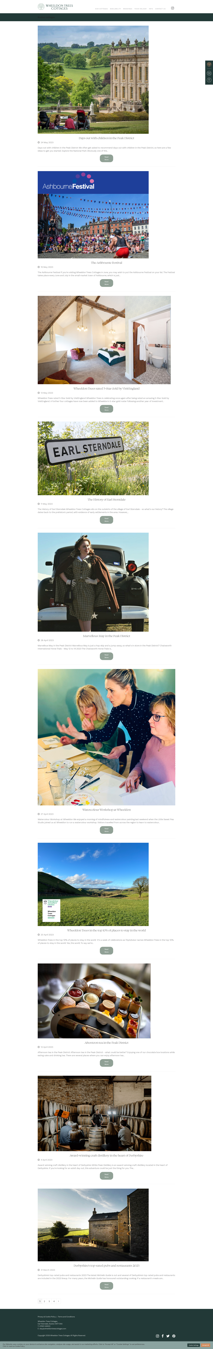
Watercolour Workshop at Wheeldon (106, 809)
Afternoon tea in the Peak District (106, 1042)
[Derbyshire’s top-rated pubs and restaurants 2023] (93, 1225)
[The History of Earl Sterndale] (93, 458)
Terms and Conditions (66, 1317)
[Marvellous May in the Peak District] (93, 582)
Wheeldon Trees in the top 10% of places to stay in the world (106, 930)
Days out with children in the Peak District (106, 138)
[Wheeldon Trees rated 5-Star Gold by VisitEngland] (104, 340)
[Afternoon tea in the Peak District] (94, 1001)
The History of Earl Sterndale (107, 499)
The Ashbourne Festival (106, 262)
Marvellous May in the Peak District (106, 636)
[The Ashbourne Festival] (93, 214)
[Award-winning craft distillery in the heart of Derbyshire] (94, 1113)
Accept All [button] (205, 1345)
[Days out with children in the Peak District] (93, 79)
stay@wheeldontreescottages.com (53, 1329)
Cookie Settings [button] (194, 1345)
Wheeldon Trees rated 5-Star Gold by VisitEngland (107, 388)
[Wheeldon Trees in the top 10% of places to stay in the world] (93, 884)
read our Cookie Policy (17, 1346)
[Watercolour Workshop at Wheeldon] (106, 737)
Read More (106, 158)
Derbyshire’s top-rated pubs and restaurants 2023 (106, 1265)
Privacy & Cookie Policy (47, 1317)
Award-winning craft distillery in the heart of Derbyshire (106, 1155)
